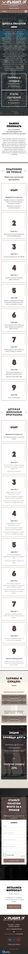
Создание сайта (14, 949)
